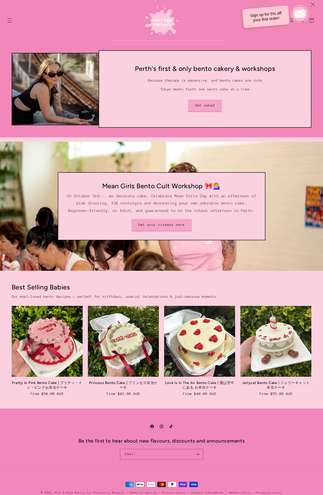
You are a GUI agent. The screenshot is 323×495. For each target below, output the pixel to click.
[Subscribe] (198, 454)
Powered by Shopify (109, 492)
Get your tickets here (161, 224)
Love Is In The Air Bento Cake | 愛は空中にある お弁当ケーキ (199, 385)
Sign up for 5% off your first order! (270, 15)
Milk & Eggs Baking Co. (73, 492)
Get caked (205, 105)
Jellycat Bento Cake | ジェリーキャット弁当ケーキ (276, 385)
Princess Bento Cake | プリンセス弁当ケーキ (123, 385)
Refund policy (240, 492)
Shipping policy (269, 492)
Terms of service (143, 492)
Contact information (207, 492)
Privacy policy (174, 492)
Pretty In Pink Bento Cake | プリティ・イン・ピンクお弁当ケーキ (47, 385)
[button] (10, 20)
